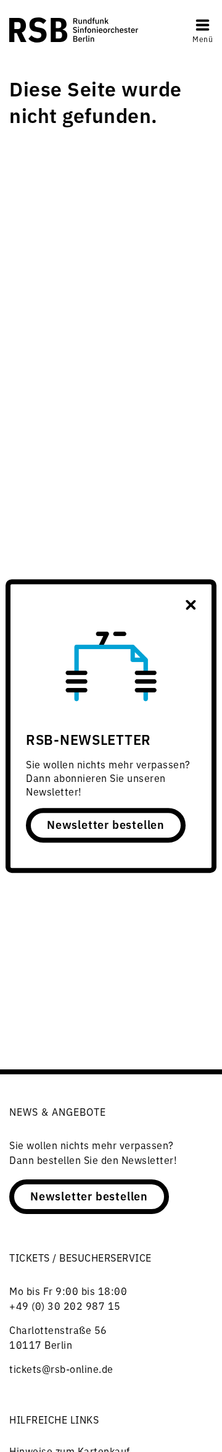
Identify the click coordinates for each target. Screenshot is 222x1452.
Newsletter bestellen (106, 824)
